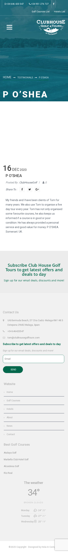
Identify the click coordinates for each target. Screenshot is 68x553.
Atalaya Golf (10, 452)
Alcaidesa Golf (11, 466)
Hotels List (59, 11)
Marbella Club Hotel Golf (16, 459)
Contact (11, 434)
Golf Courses (13, 400)
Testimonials (25, 77)
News (9, 426)
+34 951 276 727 (40, 4)
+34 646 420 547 (15, 4)
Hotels (10, 409)
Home (7, 77)
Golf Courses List (41, 11)
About (10, 417)
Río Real (8, 473)
